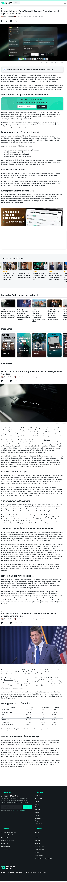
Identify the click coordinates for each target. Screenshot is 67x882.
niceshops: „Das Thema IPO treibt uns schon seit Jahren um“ (40, 276)
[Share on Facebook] (2, 21)
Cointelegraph (12, 688)
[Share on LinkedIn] (11, 21)
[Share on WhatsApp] (16, 21)
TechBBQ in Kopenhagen (16, 848)
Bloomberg (23, 840)
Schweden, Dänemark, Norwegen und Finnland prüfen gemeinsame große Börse (38, 316)
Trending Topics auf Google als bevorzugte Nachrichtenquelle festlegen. (28, 69)
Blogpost (47, 440)
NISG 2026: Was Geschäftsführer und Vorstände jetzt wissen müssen (55, 276)
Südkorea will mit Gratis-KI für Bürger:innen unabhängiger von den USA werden (53, 315)
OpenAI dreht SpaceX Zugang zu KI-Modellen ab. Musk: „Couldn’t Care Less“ (8, 314)
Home (16, 3)
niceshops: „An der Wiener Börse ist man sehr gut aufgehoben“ (9, 276)
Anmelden (42, 106)
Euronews (14, 840)
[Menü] (64, 3)
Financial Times (8, 680)
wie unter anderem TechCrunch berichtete (29, 481)
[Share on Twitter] (7, 21)
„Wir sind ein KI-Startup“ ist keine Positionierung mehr (24, 275)
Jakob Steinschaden (8, 16)
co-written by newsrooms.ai (24, 16)
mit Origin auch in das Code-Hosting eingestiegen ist (36, 548)
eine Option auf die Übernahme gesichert (13, 540)
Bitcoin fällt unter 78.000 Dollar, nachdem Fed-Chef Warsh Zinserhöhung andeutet (23, 315)
